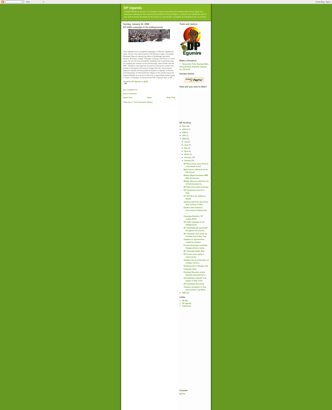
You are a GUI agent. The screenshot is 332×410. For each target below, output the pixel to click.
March (187, 154)
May (186, 148)
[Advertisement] (189, 348)
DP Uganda (133, 8)
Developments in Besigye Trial (196, 266)
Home (149, 98)
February (188, 157)
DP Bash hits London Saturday (196, 187)
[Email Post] (149, 83)
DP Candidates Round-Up (194, 284)
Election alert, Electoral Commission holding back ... (195, 210)
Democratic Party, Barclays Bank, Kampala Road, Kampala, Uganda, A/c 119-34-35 (194, 66)
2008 (184, 132)
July (186, 142)
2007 (184, 136)
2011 (184, 126)
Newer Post (127, 98)
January (187, 161)
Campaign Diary (190, 269)
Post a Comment (130, 94)
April (186, 151)
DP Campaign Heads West (194, 251)
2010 (184, 129)
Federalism (186, 306)
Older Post (171, 98)
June (186, 145)
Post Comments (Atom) (143, 102)
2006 (184, 139)
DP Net (185, 301)
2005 (184, 293)
